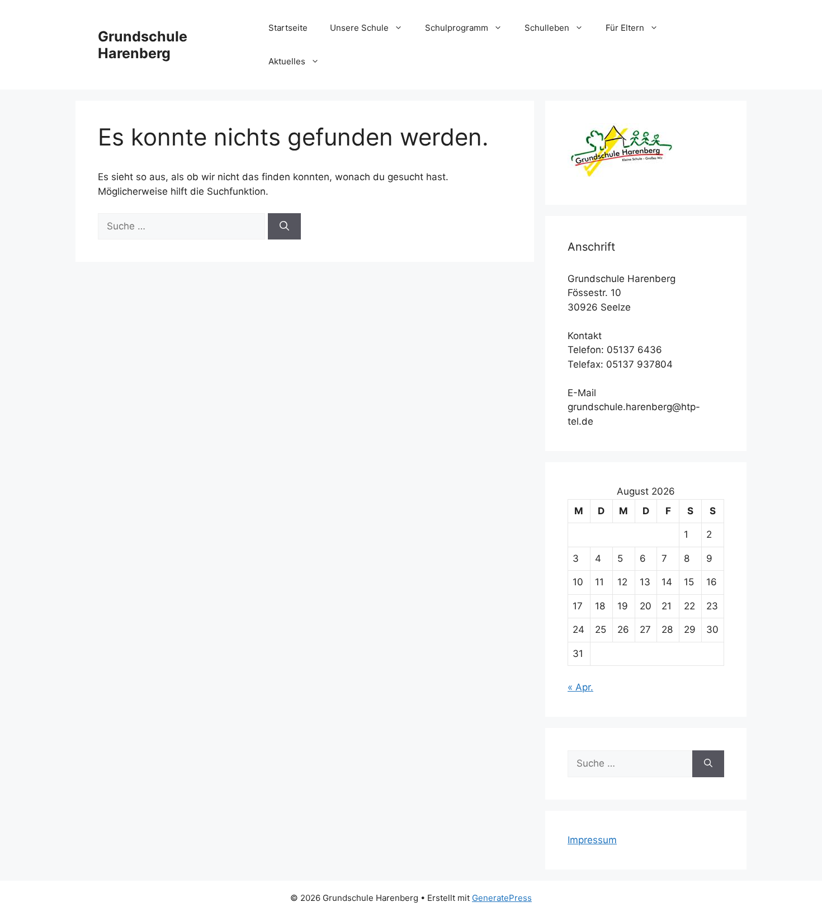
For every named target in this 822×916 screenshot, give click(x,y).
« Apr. (580, 687)
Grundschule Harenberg (142, 45)
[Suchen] (284, 226)
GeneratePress (502, 897)
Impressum (592, 839)
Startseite (288, 27)
